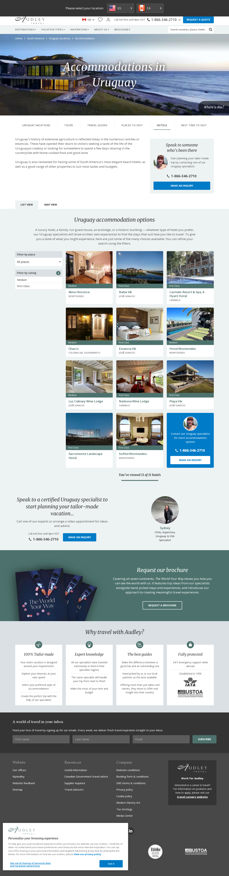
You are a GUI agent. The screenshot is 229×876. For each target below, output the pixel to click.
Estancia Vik (127, 349)
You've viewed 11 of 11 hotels (140, 475)
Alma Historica (79, 292)
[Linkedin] (130, 831)
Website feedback (24, 783)
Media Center (124, 815)
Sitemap (18, 789)
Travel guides (97, 125)
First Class (23, 286)
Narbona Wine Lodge (134, 401)
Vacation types (52, 29)
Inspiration (78, 29)
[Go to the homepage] (30, 19)
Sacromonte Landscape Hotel (86, 456)
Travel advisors (74, 789)
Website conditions (128, 770)
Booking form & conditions (132, 776)
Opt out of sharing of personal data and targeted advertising (30, 865)
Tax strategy (124, 809)
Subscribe (204, 739)
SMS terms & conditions (131, 783)
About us (100, 29)
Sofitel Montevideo (133, 454)
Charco (74, 349)
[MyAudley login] (108, 20)
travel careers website (192, 797)
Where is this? (214, 107)
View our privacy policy (87, 854)
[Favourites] (100, 20)
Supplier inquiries (74, 783)
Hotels (162, 125)
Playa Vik (175, 401)
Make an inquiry (182, 185)
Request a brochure (162, 605)
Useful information (75, 770)
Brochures (122, 29)
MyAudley (19, 776)
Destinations (24, 29)
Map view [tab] (50, 204)
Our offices (19, 770)
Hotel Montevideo (182, 349)
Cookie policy (124, 796)
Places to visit (132, 125)
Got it (111, 863)
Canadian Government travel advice (86, 776)
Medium (22, 280)
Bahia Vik (125, 292)
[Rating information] (58, 273)
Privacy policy (124, 789)
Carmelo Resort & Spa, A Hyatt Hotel (186, 294)
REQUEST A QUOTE (198, 19)
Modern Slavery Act (128, 802)
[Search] (210, 29)
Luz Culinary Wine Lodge (86, 401)
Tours (68, 125)
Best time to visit (194, 125)
